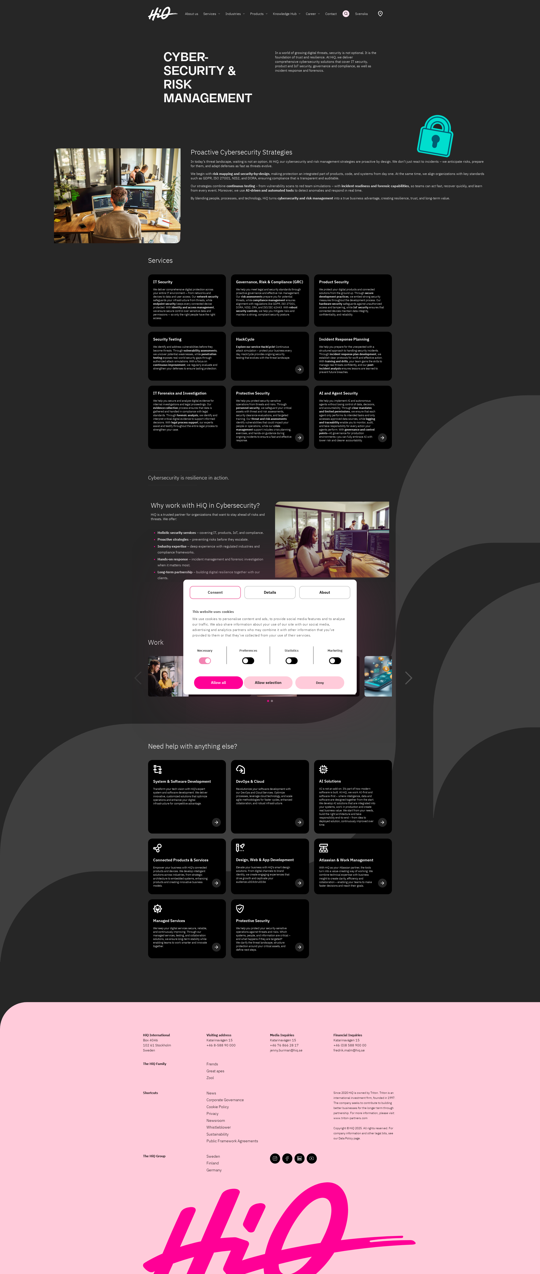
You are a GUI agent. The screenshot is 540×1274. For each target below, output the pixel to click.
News (211, 1093)
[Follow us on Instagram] (275, 1158)
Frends (212, 1064)
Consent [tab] (215, 592)
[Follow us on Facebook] (287, 1158)
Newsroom (216, 1120)
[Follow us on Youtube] (312, 1158)
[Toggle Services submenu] (219, 14)
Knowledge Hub (285, 14)
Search (346, 13)
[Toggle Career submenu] (319, 14)
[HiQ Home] (163, 14)
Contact (331, 14)
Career (311, 14)
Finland (213, 1163)
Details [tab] (270, 592)
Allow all (218, 682)
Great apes (215, 1071)
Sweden (213, 1156)
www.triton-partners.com (350, 1118)
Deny (320, 683)
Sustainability (218, 1134)
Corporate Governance (225, 1099)
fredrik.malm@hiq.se (349, 1050)
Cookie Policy (218, 1106)
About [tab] (324, 592)
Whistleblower (219, 1127)
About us (191, 14)
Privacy (213, 1113)
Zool (210, 1077)
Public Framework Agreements (232, 1140)
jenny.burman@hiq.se (286, 1050)
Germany (214, 1170)
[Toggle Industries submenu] (244, 14)
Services (209, 14)
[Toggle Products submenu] (267, 14)
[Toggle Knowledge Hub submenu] (299, 14)
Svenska (361, 14)
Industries (233, 14)
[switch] (248, 660)
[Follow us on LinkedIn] (299, 1158)
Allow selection (268, 682)
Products (257, 14)
